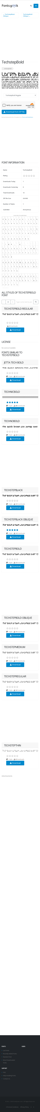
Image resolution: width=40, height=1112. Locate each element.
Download (16, 330)
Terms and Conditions (27, 117)
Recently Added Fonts (10, 1054)
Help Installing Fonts (9, 1075)
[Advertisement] (20, 40)
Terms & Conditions (12, 1107)
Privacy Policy (25, 1107)
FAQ (4, 1072)
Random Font (7, 1057)
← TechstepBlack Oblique (9, 15)
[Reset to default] (35, 302)
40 (8, 302)
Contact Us (6, 1079)
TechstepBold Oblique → (27, 15)
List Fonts (6, 1050)
